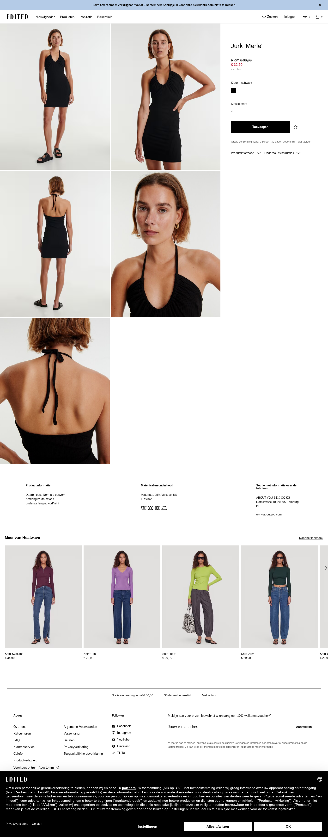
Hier (243, 746)
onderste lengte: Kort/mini (42, 503)
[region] (49, 500)
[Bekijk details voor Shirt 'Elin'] (122, 596)
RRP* (241, 60)
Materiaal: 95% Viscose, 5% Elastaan (159, 497)
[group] (241, 728)
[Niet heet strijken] (163, 507)
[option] (233, 91)
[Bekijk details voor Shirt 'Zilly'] (279, 596)
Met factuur (304, 141)
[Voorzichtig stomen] (170, 507)
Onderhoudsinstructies (279, 153)
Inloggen (290, 16)
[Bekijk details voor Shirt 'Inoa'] (200, 596)
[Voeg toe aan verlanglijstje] (296, 127)
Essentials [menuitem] (104, 16)
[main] (164, 500)
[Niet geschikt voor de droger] (156, 507)
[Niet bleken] (150, 507)
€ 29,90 (88, 658)
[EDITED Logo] (17, 16)
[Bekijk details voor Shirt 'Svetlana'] (43, 596)
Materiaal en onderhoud (157, 485)
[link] (17, 716)
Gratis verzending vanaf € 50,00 (249, 141)
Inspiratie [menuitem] (86, 16)
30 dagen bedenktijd (283, 141)
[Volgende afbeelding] (326, 567)
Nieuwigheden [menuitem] (45, 16)
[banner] (164, 5)
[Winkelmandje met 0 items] (317, 17)
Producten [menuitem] (67, 16)
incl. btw (236, 69)
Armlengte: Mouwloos (40, 499)
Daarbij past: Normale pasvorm (46, 494)
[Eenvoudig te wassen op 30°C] (143, 507)
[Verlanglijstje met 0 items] (305, 17)
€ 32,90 (237, 64)
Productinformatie (243, 153)
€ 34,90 (10, 658)
